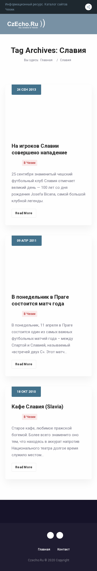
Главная (46, 60)
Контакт (63, 549)
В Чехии (29, 163)
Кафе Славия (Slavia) (37, 407)
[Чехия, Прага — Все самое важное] (25, 24)
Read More (24, 213)
